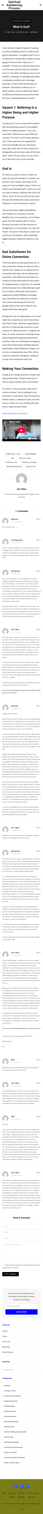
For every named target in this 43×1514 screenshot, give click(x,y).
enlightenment (31, 454)
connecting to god (13, 454)
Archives (21, 1493)
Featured (7, 1385)
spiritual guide (25, 458)
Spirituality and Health (11, 1442)
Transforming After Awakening (14, 1457)
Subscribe (21, 1497)
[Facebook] (16, 1486)
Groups (4, 1336)
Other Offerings (7, 1352)
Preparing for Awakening (21, 21)
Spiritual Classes (9, 1406)
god (12, 458)
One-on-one (6, 1342)
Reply (38, 519)
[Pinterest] (27, 1486)
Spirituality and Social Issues (13, 1447)
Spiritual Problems (10, 1416)
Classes (4, 1331)
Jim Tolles (11, 32)
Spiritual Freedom (10, 1411)
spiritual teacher (29, 462)
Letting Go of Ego (9, 1391)
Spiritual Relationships (11, 1421)
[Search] (39, 5)
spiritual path (11, 462)
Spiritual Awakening (10, 1401)
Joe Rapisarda (16, 540)
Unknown (14, 519)
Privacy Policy (33, 1493)
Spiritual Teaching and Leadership (15, 1432)
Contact (31, 1497)
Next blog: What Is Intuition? (14, 413)
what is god (31, 466)
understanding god (14, 466)
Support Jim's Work (10, 1452)
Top (22, 1509)
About (4, 1493)
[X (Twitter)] (21, 1486)
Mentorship (6, 1347)
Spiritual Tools (8, 1437)
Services (12, 1493)
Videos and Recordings (11, 1463)
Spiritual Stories (9, 1427)
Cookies (12, 1497)
